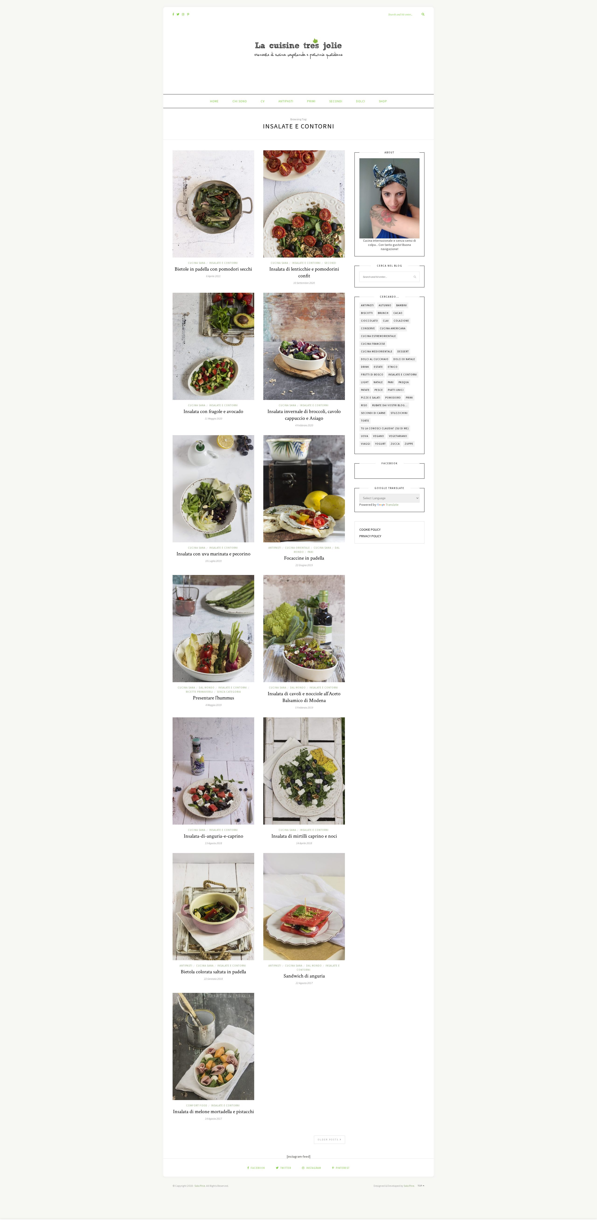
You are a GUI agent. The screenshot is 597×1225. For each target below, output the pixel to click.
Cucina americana (393, 328)
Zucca (395, 443)
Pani (391, 382)
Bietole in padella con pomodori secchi (213, 269)
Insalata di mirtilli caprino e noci (304, 836)
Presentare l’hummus (213, 698)
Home (214, 101)
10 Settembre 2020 (304, 283)
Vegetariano (398, 436)
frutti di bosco (372, 374)
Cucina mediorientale (376, 351)
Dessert (403, 351)
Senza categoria (229, 691)
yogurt (380, 443)
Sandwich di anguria (304, 976)
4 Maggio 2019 (213, 705)
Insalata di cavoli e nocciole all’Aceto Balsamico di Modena (304, 697)
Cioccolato (369, 320)
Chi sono (240, 101)
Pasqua (404, 382)
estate (378, 366)
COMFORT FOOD (196, 1105)
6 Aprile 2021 (213, 276)
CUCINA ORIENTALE (297, 547)
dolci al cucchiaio (375, 359)
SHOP (383, 101)
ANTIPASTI (285, 101)
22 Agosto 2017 (304, 983)
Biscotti (367, 313)
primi (409, 397)
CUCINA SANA (196, 263)
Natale (378, 382)
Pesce (379, 390)
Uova (364, 436)
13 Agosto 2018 (213, 843)
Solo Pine (199, 1185)
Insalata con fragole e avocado (213, 411)
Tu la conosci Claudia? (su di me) (385, 428)
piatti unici (396, 390)
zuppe (409, 443)
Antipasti (367, 305)
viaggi (365, 443)
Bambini (401, 305)
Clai (386, 320)
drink (365, 366)
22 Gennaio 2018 (213, 979)
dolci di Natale (404, 359)
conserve (368, 328)
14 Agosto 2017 (213, 1118)
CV (263, 101)
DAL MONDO (207, 687)
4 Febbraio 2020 (304, 425)
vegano (378, 436)
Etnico (393, 366)
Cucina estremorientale (378, 336)
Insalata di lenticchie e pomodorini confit (304, 272)
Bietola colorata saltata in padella (213, 971)
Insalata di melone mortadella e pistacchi (213, 1111)
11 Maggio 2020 (213, 418)
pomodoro (393, 397)
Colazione (401, 320)
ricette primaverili (199, 691)
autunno (385, 305)
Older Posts (329, 1139)
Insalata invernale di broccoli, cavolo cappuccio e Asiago (304, 415)
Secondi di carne (373, 413)
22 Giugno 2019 (304, 565)
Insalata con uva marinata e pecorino (213, 554)
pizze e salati (370, 397)
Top (420, 1185)
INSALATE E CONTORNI (223, 263)
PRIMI (311, 101)
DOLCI (360, 101)
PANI (310, 552)
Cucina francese (373, 343)
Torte (365, 420)
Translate (392, 504)
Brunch (383, 313)
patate (365, 390)
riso (364, 405)
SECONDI (335, 101)
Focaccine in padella (304, 558)
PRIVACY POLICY (370, 536)
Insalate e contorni (402, 374)
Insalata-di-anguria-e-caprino (213, 836)
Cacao (398, 313)
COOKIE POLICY (370, 529)
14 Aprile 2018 (304, 843)
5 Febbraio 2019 (304, 707)
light (365, 382)
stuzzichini (399, 413)
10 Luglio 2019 (213, 561)
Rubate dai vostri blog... (390, 405)
